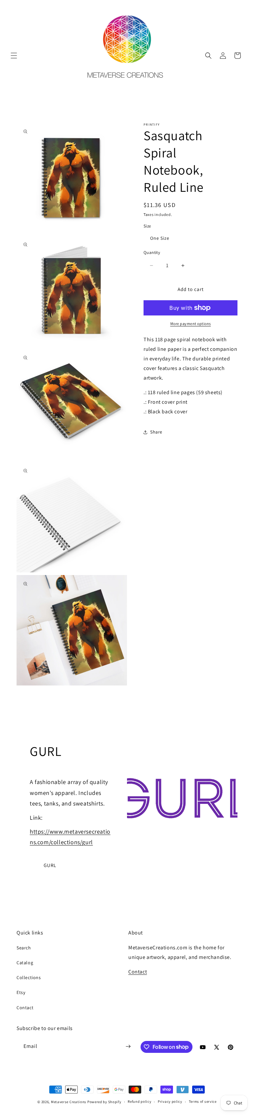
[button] (14, 55)
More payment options (190, 323)
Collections (29, 977)
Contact (25, 1008)
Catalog (25, 963)
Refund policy (139, 1101)
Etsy (21, 992)
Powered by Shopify (104, 1101)
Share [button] (156, 432)
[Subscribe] (128, 1046)
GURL (50, 865)
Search (24, 948)
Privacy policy (170, 1101)
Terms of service (203, 1101)
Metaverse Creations (68, 1101)
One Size (159, 238)
